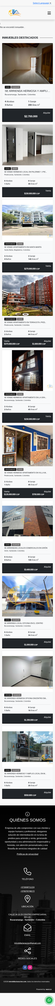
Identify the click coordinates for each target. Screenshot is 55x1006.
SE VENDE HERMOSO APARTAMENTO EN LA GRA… (25, 397)
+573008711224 (27, 887)
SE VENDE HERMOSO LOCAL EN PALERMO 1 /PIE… (25, 172)
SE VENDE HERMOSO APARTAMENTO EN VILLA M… (25, 473)
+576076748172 (28, 891)
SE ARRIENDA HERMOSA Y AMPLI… (27, 90)
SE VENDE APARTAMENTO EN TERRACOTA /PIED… (25, 322)
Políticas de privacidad (27, 854)
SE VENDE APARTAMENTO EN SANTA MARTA (23, 247)
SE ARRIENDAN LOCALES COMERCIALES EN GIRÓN (25, 548)
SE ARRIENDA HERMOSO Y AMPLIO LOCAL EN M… (25, 773)
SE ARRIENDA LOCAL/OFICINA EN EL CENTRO (23, 623)
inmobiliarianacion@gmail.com (27, 943)
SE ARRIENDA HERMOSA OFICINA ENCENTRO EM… (25, 698)
